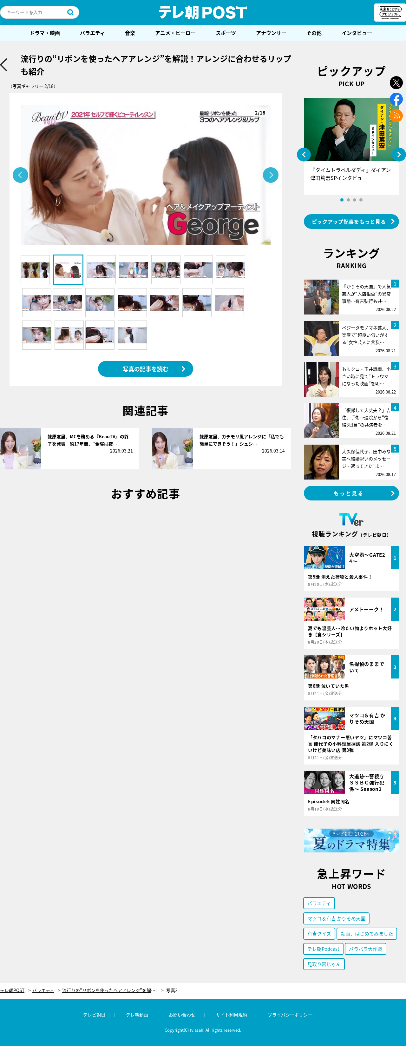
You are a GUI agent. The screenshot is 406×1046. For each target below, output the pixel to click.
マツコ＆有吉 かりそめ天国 (336, 918)
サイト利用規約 (231, 1014)
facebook (396, 99)
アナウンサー (271, 32)
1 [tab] (342, 200)
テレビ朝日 (94, 1014)
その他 (314, 32)
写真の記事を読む (145, 369)
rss (396, 115)
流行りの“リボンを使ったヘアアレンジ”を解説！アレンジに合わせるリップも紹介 (113, 990)
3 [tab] (354, 200)
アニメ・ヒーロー (175, 32)
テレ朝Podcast (323, 948)
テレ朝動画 (137, 1014)
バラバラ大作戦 (365, 948)
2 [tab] (348, 200)
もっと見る (349, 493)
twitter (396, 82)
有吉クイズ (319, 933)
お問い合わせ (182, 1014)
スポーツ (226, 32)
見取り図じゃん (324, 964)
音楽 (130, 32)
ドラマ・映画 (44, 32)
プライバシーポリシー (290, 1014)
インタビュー (357, 32)
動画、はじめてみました (367, 933)
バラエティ (92, 32)
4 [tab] (361, 200)
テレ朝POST (203, 12)
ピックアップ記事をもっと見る (349, 221)
